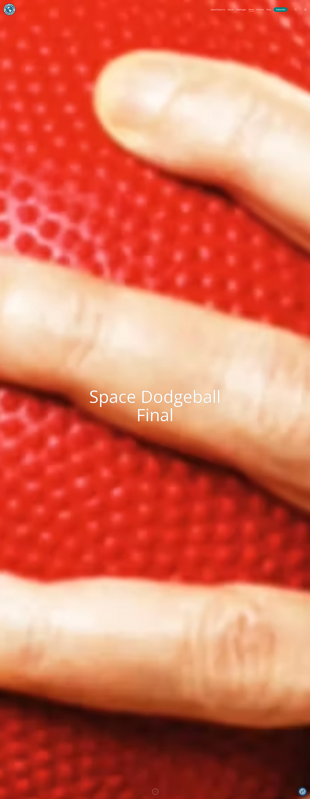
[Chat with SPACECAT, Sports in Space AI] (302, 791)
